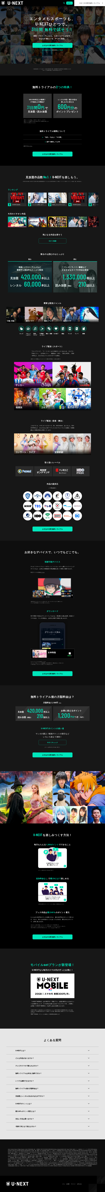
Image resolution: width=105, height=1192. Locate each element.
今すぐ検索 (52, 241)
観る (29, 259)
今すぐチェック (52, 742)
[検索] (64, 3)
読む (75, 259)
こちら (30, 146)
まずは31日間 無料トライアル (52, 45)
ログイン (69, 3)
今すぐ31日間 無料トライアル (89, 3)
